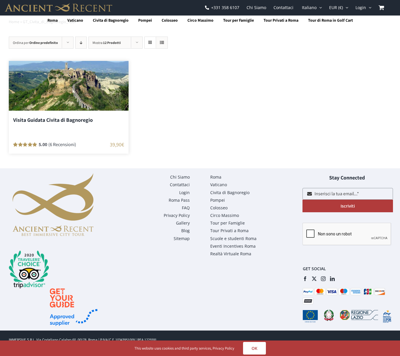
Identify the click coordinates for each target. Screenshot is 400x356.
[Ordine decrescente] (81, 43)
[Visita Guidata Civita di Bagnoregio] (69, 86)
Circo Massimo (200, 20)
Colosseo (170, 20)
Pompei (145, 20)
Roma (52, 20)
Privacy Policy (223, 348)
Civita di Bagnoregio (111, 20)
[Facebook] (305, 278)
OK (254, 348)
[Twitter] (314, 278)
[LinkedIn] (332, 278)
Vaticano (75, 20)
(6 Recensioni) (62, 144)
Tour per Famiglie (238, 20)
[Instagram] (323, 278)
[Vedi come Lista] (161, 42)
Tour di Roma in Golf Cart (330, 20)
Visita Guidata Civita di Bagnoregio (53, 120)
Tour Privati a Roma (281, 20)
